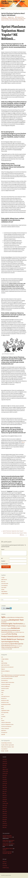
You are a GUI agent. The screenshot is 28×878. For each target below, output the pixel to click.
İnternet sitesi (4, 563)
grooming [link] (8, 73)
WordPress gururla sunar (6, 875)
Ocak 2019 (5, 779)
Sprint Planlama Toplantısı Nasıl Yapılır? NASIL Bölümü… (15, 534)
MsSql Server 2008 (5, 700)
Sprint (11, 19)
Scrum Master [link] (9, 257)
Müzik (2, 706)
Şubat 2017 (5, 795)
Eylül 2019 (4, 767)
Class (23, 617)
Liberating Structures (7, 630)
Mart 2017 (4, 793)
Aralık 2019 (5, 761)
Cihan (12, 841)
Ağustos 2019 (5, 769)
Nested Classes (14, 632)
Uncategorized (4, 732)
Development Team (20, 17)
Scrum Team (6, 19)
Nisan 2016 (5, 807)
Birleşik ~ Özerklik (4, 750)
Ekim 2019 (4, 765)
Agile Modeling (4, 663)
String (15, 645)
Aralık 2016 (5, 799)
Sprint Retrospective (17, 644)
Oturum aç (5, 861)
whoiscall (4, 849)
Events (24, 623)
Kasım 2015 (5, 817)
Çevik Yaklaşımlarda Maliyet (6, 648)
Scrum (12, 17)
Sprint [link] (13, 55)
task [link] (2, 148)
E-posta (3, 561)
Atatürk (9, 617)
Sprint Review (5, 645)
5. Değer (2, 577)
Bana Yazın (3, 581)
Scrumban (3, 716)
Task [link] (3, 154)
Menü (2, 8)
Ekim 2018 (4, 785)
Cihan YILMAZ (3, 587)
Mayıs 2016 (5, 805)
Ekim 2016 (4, 801)
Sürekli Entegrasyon (19, 645)
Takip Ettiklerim (4, 591)
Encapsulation (3, 621)
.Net (2, 657)
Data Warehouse (5, 620)
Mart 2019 (4, 777)
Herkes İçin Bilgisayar (22, 626)
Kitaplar (2, 589)
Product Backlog (4, 18)
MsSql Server (16, 630)
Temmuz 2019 (5, 771)
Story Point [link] (10, 172)
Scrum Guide (19, 18)
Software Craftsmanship (6, 722)
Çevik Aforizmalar (4, 583)
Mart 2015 (4, 821)
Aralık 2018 (5, 781)
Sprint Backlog (15, 19)
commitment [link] (8, 265)
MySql (2, 708)
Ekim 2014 (4, 827)
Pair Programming (21, 632)
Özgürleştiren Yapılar (5, 710)
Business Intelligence (16, 617)
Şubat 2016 (5, 811)
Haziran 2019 (5, 773)
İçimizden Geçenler (5, 688)
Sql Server (11, 645)
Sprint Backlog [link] (17, 149)
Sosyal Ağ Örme (4, 748)
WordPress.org (6, 867)
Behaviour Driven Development (7, 667)
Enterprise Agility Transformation (12, 624)
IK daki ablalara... (4, 628)
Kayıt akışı (4, 863)
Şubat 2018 (5, 787)
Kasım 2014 (5, 825)
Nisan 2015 (5, 819)
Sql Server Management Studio (7, 724)
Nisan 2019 (5, 775)
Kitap (2, 692)
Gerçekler (16, 626)
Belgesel (3, 669)
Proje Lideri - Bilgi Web (7, 853)
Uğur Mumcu (12, 647)
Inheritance (9, 628)
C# (21, 617)
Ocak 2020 (5, 759)
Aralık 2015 (5, 815)
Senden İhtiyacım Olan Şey (6, 742)
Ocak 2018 (5, 789)
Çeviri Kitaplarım (4, 585)
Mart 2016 (4, 809)
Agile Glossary (4, 579)
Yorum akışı (5, 865)
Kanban (14, 628)
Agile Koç (6, 617)
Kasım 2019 (5, 763)
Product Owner (11, 18)
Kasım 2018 (5, 783)
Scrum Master (6, 639)
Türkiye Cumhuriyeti (5, 647)
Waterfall (17, 647)
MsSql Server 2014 (5, 702)
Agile (10, 17)
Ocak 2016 (5, 813)
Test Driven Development (6, 726)
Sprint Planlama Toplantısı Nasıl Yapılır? (12, 531)
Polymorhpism (4, 634)
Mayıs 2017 (5, 791)
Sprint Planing (21, 19)
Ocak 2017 (5, 797)
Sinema (2, 720)
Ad (2, 558)
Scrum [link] (2, 52)
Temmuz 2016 (5, 803)
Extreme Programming (8, 626)
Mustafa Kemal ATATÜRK (6, 632)
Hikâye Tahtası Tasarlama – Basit (7, 746)
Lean (18, 628)
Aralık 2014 (5, 823)
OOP (17, 632)
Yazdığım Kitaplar (4, 593)
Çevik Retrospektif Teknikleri (7, 678)
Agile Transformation (5, 665)
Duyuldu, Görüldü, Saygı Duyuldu (7, 744)
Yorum (3, 549)
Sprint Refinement (6, 644)
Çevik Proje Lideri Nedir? (7, 851)
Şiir (11, 648)
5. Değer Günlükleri (5, 659)
